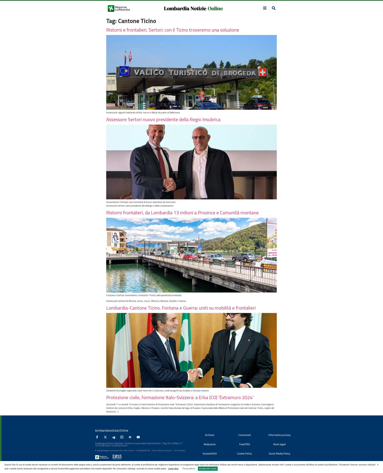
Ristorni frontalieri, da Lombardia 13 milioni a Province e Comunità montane (182, 212)
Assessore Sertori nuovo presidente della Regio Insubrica (163, 119)
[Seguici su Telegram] (114, 437)
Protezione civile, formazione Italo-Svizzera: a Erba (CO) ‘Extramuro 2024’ (180, 397)
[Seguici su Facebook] (98, 437)
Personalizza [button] (189, 468)
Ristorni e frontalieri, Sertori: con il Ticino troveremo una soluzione (172, 29)
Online (215, 8)
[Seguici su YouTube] (139, 437)
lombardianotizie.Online (111, 430)
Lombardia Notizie (185, 8)
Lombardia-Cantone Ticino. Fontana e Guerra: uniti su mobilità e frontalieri (181, 307)
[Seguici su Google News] (131, 437)
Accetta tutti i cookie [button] (207, 468)
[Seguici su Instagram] (122, 437)
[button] (265, 8)
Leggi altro (173, 468)
